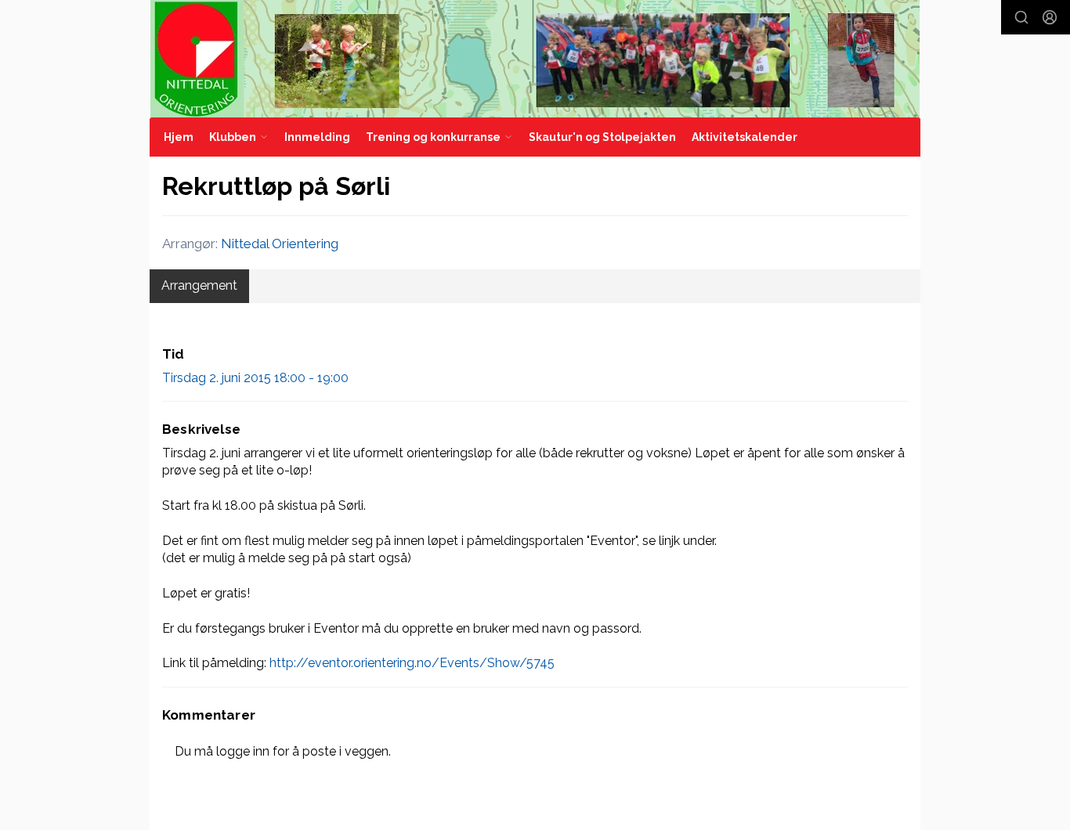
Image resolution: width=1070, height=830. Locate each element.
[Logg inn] (1050, 17)
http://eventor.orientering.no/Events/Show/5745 (412, 662)
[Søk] (1021, 17)
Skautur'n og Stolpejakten (602, 137)
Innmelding (317, 137)
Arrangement (199, 285)
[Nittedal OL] (535, 58)
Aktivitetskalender (744, 137)
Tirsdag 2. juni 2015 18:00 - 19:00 (255, 377)
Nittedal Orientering (279, 243)
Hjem (178, 137)
